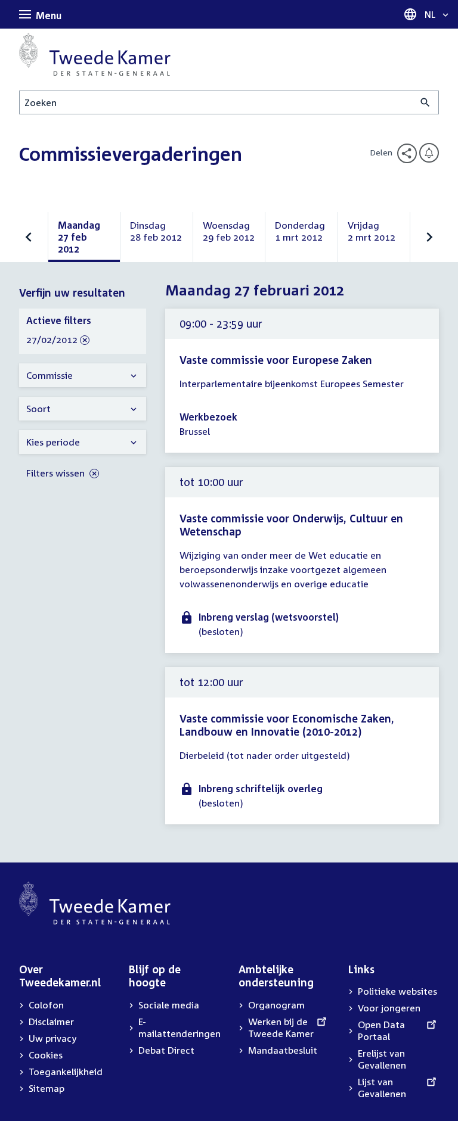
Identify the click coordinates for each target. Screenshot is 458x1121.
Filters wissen (56, 473)
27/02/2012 (52, 340)
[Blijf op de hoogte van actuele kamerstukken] (429, 153)
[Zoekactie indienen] (425, 102)
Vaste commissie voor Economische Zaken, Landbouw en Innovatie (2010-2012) (287, 725)
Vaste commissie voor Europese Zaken (276, 359)
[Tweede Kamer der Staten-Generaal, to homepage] (95, 54)
